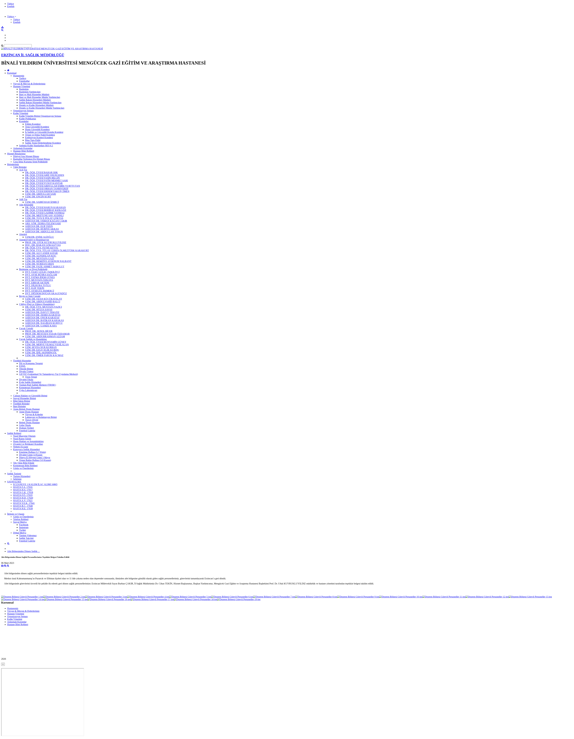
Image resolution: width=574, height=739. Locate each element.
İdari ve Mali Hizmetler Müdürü (34, 94)
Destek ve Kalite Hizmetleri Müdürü (36, 105)
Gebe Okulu (25, 425)
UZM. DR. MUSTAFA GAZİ (39, 258)
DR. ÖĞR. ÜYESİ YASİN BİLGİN (42, 178)
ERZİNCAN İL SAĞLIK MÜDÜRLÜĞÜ (32, 55)
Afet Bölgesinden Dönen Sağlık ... (23, 551)
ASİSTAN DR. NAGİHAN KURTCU (44, 323)
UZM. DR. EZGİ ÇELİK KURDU (42, 350)
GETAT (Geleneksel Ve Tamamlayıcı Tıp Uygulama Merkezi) (48, 374)
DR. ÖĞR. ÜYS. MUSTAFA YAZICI (43, 307)
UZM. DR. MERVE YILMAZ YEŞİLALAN (47, 344)
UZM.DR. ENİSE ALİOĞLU (39, 237)
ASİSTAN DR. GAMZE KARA (41, 325)
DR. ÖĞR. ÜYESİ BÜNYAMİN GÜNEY (45, 342)
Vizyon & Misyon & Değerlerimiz (29, 83)
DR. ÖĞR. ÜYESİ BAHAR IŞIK (41, 172)
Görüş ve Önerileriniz (23, 468)
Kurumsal (11, 73)
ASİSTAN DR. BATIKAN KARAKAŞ (44, 320)
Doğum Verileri (26, 428)
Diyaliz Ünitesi (26, 371)
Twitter (22, 530)
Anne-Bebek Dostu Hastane (26, 409)
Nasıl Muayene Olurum (24, 436)
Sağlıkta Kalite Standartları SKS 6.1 (36, 145)
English (10, 6)
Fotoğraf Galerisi (27, 430)
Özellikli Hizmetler (22, 360)
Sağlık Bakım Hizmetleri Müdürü (35, 100)
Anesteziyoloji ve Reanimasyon (34, 239)
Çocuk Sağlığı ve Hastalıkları (33, 339)
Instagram (23, 527)
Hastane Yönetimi (21, 86)
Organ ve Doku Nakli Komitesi (40, 135)
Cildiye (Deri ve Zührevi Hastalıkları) (37, 304)
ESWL (22, 366)
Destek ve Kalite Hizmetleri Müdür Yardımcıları (41, 108)
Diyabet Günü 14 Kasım (30, 455)
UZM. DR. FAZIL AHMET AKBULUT (44, 266)
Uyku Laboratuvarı (28, 390)
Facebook (23, 524)
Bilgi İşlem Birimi (21, 401)
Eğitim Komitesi (33, 124)
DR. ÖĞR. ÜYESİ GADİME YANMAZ (45, 213)
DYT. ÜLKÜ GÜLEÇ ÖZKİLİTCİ (42, 272)
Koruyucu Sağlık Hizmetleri (26, 449)
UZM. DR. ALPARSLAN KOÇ (40, 256)
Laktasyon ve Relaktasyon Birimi (41, 417)
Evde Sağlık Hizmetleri (30, 382)
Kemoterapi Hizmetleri (30, 387)
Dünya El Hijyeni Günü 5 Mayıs (34, 457)
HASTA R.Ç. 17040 (23, 506)
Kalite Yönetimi (20, 113)
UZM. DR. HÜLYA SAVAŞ (38, 309)
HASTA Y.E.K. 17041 (24, 503)
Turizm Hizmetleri (21, 476)
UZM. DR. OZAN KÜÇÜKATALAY (43, 299)
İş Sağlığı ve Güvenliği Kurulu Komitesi (44, 132)
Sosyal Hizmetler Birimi (24, 398)
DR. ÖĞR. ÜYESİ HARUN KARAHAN (45, 207)
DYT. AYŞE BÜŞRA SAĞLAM (41, 274)
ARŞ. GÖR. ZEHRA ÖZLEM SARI (43, 223)
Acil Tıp (23, 170)
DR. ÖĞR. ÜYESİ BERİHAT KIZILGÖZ (45, 210)
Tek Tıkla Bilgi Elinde (23, 463)
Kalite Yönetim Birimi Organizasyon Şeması (40, 116)
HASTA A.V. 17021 (23, 500)
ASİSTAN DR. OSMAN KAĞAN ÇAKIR (46, 221)
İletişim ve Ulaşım (15, 514)
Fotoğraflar (24, 81)
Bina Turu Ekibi (32, 140)
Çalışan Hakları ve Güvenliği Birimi (30, 395)
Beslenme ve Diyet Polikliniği (33, 269)
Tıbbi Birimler (20, 167)
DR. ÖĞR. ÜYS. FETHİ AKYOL (41, 247)
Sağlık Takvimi (26, 538)
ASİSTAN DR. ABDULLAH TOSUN (44, 231)
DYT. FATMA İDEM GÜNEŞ (40, 277)
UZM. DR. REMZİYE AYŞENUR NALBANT (48, 261)
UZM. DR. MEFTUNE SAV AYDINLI (44, 215)
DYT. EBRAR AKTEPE (37, 282)
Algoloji (23, 234)
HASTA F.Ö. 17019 (22, 495)
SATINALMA (14, 481)
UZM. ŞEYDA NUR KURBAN (41, 347)
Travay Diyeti (31, 420)
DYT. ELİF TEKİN (34, 288)
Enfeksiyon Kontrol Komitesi (39, 137)
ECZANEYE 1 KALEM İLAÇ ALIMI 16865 (35, 484)
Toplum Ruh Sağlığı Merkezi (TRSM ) (37, 385)
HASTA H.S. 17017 (23, 489)
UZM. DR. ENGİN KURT (38, 196)
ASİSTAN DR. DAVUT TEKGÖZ (42, 312)
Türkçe (10, 3)
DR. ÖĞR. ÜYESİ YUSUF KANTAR (44, 183)
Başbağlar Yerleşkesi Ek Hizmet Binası (31, 159)
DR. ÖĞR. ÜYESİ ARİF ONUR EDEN (44, 175)
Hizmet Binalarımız (16, 153)
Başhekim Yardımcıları (30, 92)
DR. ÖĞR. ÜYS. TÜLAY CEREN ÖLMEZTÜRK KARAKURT (57, 250)
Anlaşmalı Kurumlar (22, 148)
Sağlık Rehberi (14, 433)
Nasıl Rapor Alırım (22, 438)
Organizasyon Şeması (23, 110)
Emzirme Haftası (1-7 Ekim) (32, 452)
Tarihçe (22, 78)
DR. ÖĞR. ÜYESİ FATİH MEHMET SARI (46, 180)
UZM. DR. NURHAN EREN (39, 264)
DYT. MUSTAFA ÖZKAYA (39, 280)
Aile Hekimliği (26, 204)
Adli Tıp (23, 199)
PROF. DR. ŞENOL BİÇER (38, 331)
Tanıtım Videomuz (28, 535)
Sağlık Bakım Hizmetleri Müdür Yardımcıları (40, 102)
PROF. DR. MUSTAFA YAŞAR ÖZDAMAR (47, 334)
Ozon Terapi (31, 377)
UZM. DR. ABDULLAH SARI (40, 194)
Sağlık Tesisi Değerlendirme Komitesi (43, 143)
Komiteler (24, 121)
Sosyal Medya (20, 522)
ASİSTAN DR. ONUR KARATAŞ (42, 317)
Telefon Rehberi (20, 519)
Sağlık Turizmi (14, 473)
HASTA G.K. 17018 (23, 492)
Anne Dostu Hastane (29, 412)
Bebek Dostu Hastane (29, 422)
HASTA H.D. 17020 (23, 498)
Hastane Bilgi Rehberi (23, 151)
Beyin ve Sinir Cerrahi (29, 296)
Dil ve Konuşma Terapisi (31, 363)
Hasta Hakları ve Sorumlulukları (28, 441)
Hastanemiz (18, 75)
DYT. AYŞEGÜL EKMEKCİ (39, 291)
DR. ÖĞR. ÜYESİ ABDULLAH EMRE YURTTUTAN (52, 186)
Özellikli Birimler (21, 403)
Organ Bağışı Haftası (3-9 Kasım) (35, 460)
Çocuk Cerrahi (26, 328)
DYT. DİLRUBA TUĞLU (38, 285)
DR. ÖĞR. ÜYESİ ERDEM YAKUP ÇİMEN (47, 191)
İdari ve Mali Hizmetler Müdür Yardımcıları (39, 97)
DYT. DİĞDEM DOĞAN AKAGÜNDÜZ (46, 293)
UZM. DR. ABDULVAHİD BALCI (42, 301)
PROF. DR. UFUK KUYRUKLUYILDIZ (45, 242)
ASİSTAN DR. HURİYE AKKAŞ (42, 229)
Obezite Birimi (26, 368)
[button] (11, 16)
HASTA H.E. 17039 (23, 508)
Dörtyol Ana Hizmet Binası (26, 156)
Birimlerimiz (13, 164)
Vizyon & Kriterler (34, 414)
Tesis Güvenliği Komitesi (37, 126)
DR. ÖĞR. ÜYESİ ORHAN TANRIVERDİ (46, 188)
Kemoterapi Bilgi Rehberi (25, 465)
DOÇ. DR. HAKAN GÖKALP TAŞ (43, 245)
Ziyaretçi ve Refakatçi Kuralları (28, 444)
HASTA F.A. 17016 (22, 487)
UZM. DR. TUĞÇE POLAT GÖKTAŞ (44, 218)
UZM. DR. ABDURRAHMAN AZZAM (45, 336)
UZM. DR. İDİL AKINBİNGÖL (41, 352)
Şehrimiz (17, 479)
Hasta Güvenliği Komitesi (37, 129)
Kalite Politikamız (27, 118)
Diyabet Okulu (26, 379)
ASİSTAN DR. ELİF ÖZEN (39, 226)
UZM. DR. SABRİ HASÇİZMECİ (42, 202)
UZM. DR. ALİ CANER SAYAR (41, 253)
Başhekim (24, 89)
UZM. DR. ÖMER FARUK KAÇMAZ (44, 355)
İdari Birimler (19, 406)
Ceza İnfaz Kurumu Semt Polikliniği (30, 161)
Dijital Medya (19, 533)
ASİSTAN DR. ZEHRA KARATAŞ (42, 315)
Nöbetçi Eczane (20, 446)
